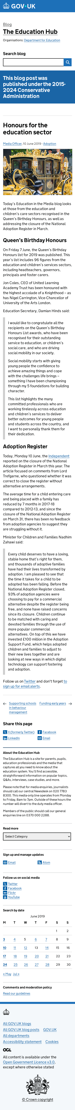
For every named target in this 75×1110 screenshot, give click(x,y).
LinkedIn (14, 738)
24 (5, 964)
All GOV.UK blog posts (21, 1029)
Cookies (52, 1041)
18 (15, 956)
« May (7, 974)
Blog (7, 24)
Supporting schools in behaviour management (22, 707)
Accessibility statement (22, 1041)
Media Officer (12, 144)
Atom (46, 862)
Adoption (49, 144)
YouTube (14, 897)
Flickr (12, 893)
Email (46, 738)
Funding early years (52, 703)
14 (47, 948)
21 (47, 956)
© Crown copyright (37, 1099)
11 (15, 948)
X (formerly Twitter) (21, 732)
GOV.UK (50, 1029)
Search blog (14, 53)
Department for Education (42, 40)
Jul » (16, 974)
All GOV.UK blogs (17, 1023)
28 (47, 964)
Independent (58, 456)
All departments (16, 1035)
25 (15, 964)
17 (4, 956)
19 (25, 956)
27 (36, 964)
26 (26, 964)
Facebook (49, 732)
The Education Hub (30, 32)
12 (25, 948)
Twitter (30, 681)
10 (4, 948)
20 (37, 956)
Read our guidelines (16, 993)
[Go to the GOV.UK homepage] (19, 6)
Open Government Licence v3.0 (29, 1062)
